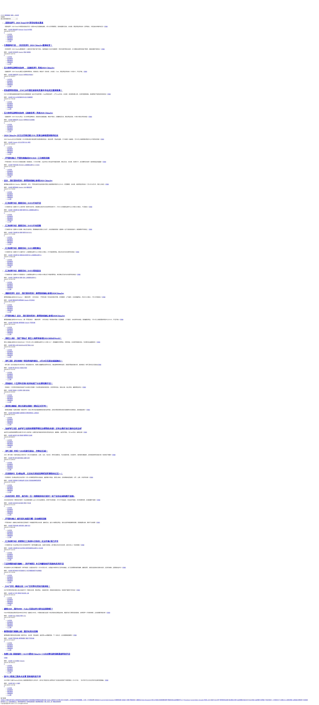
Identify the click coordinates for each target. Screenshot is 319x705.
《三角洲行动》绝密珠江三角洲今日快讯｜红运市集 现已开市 (31, 541)
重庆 (27, 638)
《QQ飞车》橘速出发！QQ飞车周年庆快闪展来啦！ (27, 586)
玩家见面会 (20, 458)
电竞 (29, 142)
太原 (28, 458)
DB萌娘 (262, 700)
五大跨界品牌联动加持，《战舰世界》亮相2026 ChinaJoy (29, 68)
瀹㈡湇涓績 (48, 701)
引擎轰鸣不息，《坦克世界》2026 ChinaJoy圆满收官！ (28, 45)
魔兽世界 (29, 187)
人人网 (9, 41)
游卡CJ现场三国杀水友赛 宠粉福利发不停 (22, 676)
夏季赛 (26, 435)
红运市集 (22, 548)
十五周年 (19, 390)
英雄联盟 (30, 97)
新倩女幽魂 (16, 413)
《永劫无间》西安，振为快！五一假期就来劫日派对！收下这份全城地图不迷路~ (39, 496)
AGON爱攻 (16, 661)
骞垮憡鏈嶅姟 (22, 701)
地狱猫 (29, 52)
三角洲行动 (16, 210)
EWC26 (15, 97)
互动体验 (32, 119)
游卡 (14, 683)
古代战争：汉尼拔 (68, 700)
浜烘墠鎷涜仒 (13, 701)
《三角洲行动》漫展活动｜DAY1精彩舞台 (22, 248)
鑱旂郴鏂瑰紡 (40, 701)
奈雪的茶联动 (29, 413)
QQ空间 (9, 34)
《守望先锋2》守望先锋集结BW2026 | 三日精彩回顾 (27, 158)
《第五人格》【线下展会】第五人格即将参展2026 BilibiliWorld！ (33, 338)
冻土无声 (216, 700)
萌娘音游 (132, 700)
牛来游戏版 (31, 700)
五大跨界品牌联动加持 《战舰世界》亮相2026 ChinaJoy (28, 113)
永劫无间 (15, 503)
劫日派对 (21, 503)
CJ (16, 683)
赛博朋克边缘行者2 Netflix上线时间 (45, 700)
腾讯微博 (10, 38)
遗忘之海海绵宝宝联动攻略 (20, 700)
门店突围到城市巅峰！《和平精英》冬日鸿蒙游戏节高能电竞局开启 (34, 564)
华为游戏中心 (22, 570)
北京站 (27, 480)
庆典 (24, 390)
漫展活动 (22, 255)
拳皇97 (31, 74)
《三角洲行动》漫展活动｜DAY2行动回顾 (22, 226)
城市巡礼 (21, 525)
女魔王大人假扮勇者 (286, 700)
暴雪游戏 (15, 187)
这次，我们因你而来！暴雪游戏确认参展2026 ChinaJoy (28, 180)
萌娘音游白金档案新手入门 (176, 700)
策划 (25, 367)
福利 (18, 683)
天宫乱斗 (3, 700)
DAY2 (30, 232)
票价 (21, 615)
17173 (2, 15)
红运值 (41, 548)
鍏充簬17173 (4, 701)
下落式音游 (268, 700)
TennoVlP (26, 29)
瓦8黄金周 (21, 480)
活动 (24, 277)
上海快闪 (36, 413)
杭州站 (28, 390)
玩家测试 (22, 413)
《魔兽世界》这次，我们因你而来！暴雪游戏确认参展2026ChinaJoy (34, 293)
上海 (27, 593)
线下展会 (28, 345)
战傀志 (124, 700)
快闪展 (24, 593)
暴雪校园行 (22, 638)
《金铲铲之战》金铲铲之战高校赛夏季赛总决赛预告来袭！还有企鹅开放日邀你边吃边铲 (43, 428)
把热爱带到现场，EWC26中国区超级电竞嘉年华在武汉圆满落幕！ (33, 90)
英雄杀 (15, 390)
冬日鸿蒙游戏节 (31, 570)
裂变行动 (25, 210)
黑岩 (25, 52)
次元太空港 (21, 142)
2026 (25, 187)
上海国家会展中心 (29, 165)
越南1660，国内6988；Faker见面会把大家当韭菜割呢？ (28, 609)
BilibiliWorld (21, 345)
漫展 (21, 210)
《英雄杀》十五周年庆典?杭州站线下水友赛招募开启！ (28, 383)
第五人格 (15, 345)
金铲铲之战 (16, 435)
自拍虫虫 (97, 700)
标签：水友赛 (15, 15)
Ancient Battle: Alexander (197, 700)
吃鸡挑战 (39, 570)
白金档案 (257, 700)
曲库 (212, 700)
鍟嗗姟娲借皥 (31, 701)
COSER (37, 165)
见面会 (22, 367)
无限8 (128, 700)
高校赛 (22, 435)
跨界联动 (26, 74)
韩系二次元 (207, 700)
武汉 (25, 97)
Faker (14, 615)
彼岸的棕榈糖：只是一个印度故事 (84, 700)
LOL (24, 615)
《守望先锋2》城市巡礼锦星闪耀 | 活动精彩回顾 (25, 519)
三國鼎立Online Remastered (143, 700)
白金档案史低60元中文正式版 (245, 700)
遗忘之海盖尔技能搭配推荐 (159, 700)
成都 (25, 458)
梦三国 (15, 367)
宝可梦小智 (59, 700)
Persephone (187, 700)
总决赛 (30, 435)
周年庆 (20, 593)
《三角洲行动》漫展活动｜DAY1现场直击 (22, 271)
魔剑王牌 (9, 700)
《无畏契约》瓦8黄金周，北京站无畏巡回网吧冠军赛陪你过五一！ (33, 473)
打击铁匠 (305, 700)
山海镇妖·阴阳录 (297, 700)
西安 (30, 29)
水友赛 (10, 29)
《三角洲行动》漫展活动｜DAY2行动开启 (22, 203)
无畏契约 (15, 480)
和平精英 (15, 570)
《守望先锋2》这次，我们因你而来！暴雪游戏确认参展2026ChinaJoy (34, 316)
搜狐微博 (10, 39)
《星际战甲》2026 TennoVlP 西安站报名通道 (23, 23)
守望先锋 (32, 322)
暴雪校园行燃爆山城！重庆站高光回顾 (21, 631)
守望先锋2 (16, 165)
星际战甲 (15, 29)
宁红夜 (29, 503)
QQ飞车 (15, 593)
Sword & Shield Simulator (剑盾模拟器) (111, 700)
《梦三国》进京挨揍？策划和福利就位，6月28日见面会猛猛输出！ (33, 361)
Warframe (20, 29)
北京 (18, 367)
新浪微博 (10, 36)
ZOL (26, 142)
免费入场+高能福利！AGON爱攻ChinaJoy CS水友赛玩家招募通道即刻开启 (37, 654)
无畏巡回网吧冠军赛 (35, 480)
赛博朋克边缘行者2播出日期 (228, 700)
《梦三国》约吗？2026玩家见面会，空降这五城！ (26, 451)
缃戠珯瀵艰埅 (57, 701)
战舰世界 (15, 74)
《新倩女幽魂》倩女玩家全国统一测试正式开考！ (26, 406)
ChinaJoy (20, 52)
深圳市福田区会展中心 (32, 548)
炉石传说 (32, 300)
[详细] (106, 26)
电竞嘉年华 (20, 97)
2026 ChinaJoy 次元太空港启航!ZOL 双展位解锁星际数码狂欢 (31, 135)
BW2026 (21, 165)
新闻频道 (7, 15)
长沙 (29, 525)
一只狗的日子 (276, 700)
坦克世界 (15, 52)
